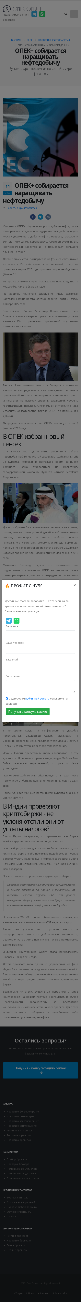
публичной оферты (37, 698)
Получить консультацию (27, 711)
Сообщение (13, 676)
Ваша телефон (15, 642)
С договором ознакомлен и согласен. (37, 701)
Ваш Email (12, 659)
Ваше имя (12, 626)
